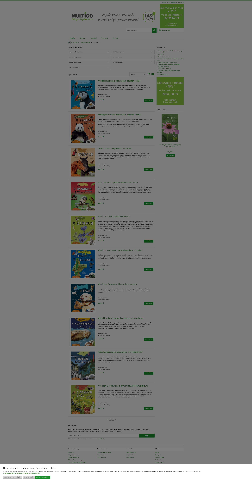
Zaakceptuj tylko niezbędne (12, 477)
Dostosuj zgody (28, 477)
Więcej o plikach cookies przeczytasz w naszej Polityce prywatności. (21, 473)
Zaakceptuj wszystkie (42, 477)
